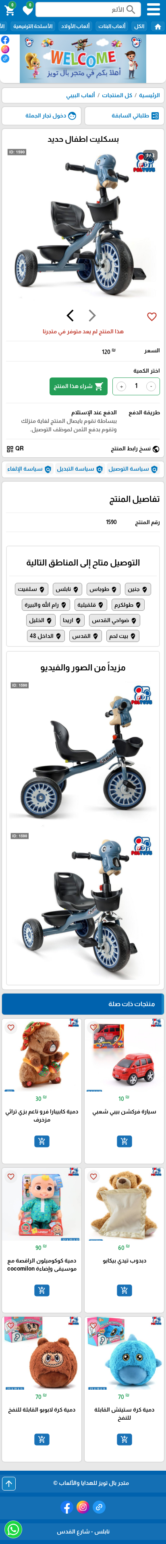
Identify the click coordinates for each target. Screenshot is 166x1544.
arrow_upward (9, 1484)
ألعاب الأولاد (75, 26)
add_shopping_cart (124, 1141)
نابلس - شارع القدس (83, 1531)
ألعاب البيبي (80, 95)
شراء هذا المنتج (79, 386)
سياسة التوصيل (133, 469)
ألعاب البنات (111, 26)
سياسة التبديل (80, 469)
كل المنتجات (117, 95)
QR (15, 449)
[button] (26, 10)
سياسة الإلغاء (29, 469)
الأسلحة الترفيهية (32, 26)
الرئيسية (149, 95)
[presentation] (92, 316)
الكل (139, 26)
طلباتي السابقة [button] (136, 116)
